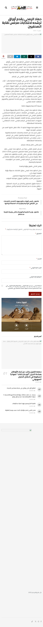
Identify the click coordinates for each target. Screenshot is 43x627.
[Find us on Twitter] (35, 621)
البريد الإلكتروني (36, 268)
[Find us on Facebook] (41, 621)
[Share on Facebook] (38, 56)
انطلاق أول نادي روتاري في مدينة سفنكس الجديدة (21, 388)
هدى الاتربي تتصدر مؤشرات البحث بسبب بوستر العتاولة (20, 410)
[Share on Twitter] (31, 56)
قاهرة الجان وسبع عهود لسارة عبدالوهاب (24, 403)
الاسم (39, 259)
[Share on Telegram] (17, 56)
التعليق (38, 233)
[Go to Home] (22, 7)
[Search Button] (6, 7)
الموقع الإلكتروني (36, 277)
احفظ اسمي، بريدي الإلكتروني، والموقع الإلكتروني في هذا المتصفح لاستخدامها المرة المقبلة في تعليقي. (24, 287)
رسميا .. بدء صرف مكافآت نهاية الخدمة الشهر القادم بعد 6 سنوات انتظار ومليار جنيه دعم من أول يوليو (20, 395)
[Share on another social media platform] (10, 56)
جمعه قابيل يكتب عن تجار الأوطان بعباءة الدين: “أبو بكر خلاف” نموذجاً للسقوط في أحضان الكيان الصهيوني (26, 375)
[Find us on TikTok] (32, 621)
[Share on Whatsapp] (24, 56)
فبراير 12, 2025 (37, 30)
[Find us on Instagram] (38, 621)
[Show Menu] (37, 7)
